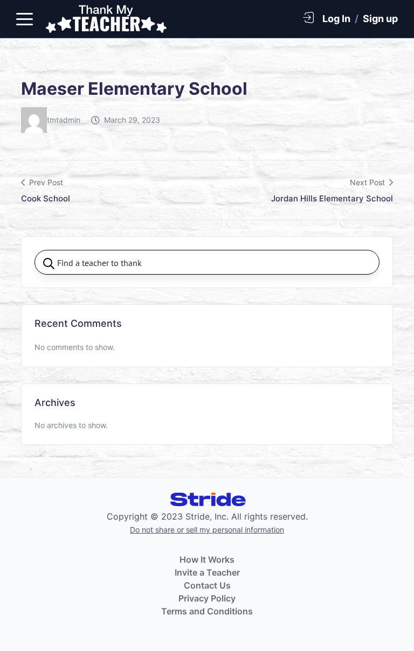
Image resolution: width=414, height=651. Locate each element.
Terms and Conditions (207, 611)
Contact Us (207, 585)
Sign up (380, 18)
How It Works (207, 559)
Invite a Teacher (207, 572)
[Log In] (308, 17)
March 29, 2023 (132, 119)
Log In (336, 18)
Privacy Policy (207, 598)
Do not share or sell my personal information (207, 529)
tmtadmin (63, 119)
